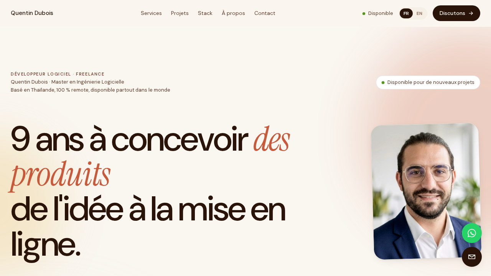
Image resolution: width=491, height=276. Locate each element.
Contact (264, 13)
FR (406, 13)
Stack (205, 13)
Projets (180, 13)
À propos (233, 13)
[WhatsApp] (472, 233)
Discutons (456, 13)
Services (151, 13)
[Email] (472, 257)
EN (419, 13)
